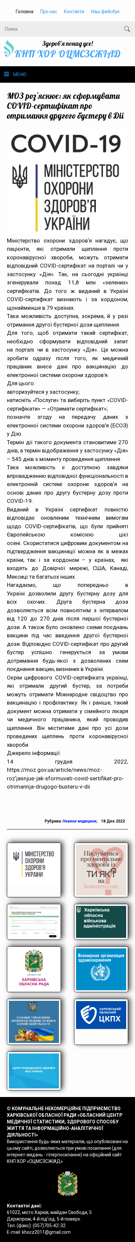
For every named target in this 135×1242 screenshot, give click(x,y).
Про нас (48, 11)
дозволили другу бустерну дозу (71, 593)
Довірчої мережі (64, 568)
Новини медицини (79, 821)
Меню (20, 74)
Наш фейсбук (105, 11)
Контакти (74, 11)
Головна (24, 11)
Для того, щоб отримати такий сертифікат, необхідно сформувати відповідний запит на (67, 341)
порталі (24, 349)
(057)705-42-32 (49, 1225)
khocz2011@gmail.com (46, 1232)
